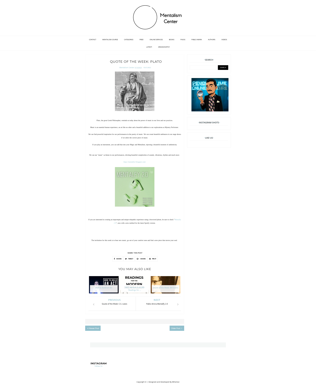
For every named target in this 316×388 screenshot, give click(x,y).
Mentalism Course (110, 39)
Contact (92, 39)
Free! (141, 39)
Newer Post (94, 328)
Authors (211, 39)
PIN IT (154, 259)
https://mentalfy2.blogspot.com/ (135, 162)
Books (171, 39)
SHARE (119, 259)
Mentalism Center (126, 67)
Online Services (156, 39)
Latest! (149, 47)
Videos (224, 39)
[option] (103, 286)
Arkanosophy (164, 47)
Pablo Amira (196, 39)
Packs (182, 39)
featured (147, 68)
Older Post (176, 328)
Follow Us (98, 366)
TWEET (130, 259)
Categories (128, 39)
